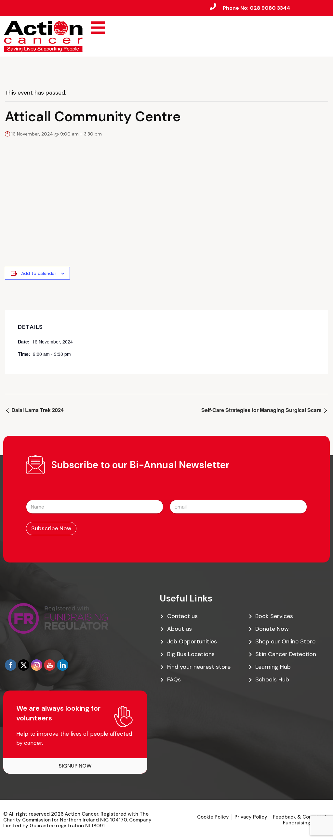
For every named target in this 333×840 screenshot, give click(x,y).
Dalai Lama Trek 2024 (37, 410)
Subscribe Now (51, 528)
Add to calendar (38, 273)
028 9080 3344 (270, 8)
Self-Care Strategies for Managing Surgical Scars (262, 410)
